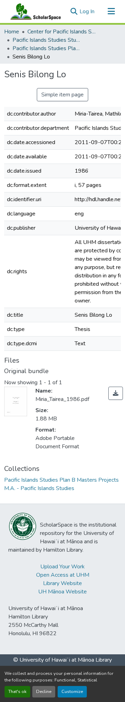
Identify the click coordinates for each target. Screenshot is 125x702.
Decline (43, 691)
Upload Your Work (62, 566)
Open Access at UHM (62, 575)
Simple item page (62, 94)
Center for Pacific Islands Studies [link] (62, 32)
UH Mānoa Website (62, 591)
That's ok (17, 691)
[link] (115, 393)
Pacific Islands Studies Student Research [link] (47, 40)
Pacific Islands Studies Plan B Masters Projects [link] (47, 48)
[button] (34, 11)
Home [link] (11, 32)
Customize (72, 691)
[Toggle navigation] (111, 11)
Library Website (62, 583)
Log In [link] (87, 11)
